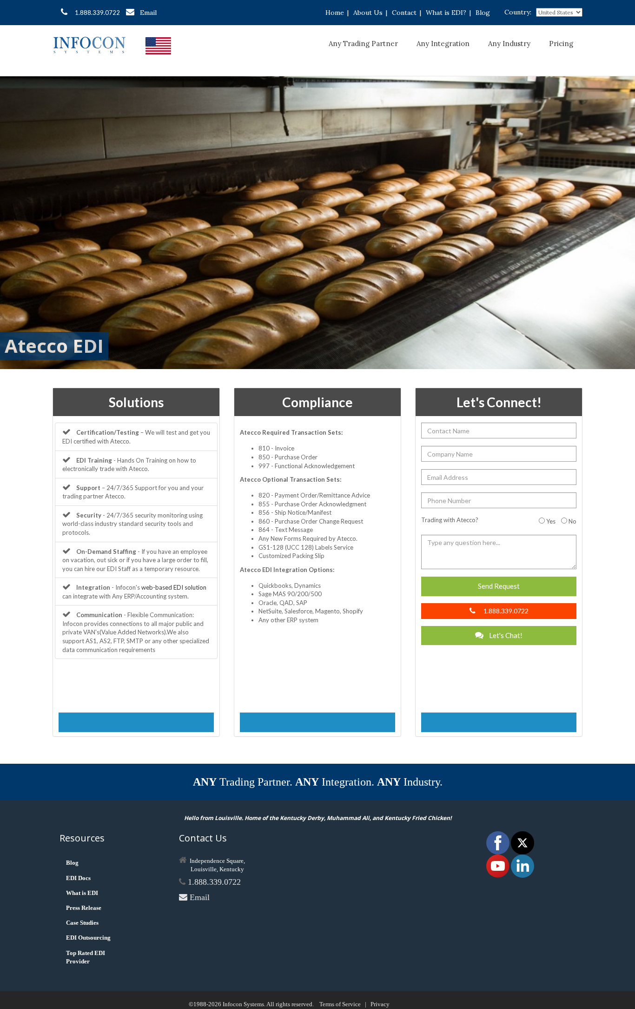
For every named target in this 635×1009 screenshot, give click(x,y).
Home (334, 12)
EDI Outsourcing (88, 937)
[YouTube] (498, 865)
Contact (404, 12)
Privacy (380, 1004)
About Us (368, 12)
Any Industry (509, 43)
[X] (522, 842)
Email (148, 12)
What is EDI (82, 892)
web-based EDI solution (173, 587)
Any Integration (443, 43)
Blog (483, 12)
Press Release (83, 907)
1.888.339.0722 (97, 12)
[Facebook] (498, 842)
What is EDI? (446, 12)
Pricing (561, 43)
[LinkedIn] (522, 865)
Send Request (499, 586)
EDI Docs (78, 877)
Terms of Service (340, 1004)
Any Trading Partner (363, 43)
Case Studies (82, 922)
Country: (517, 12)
